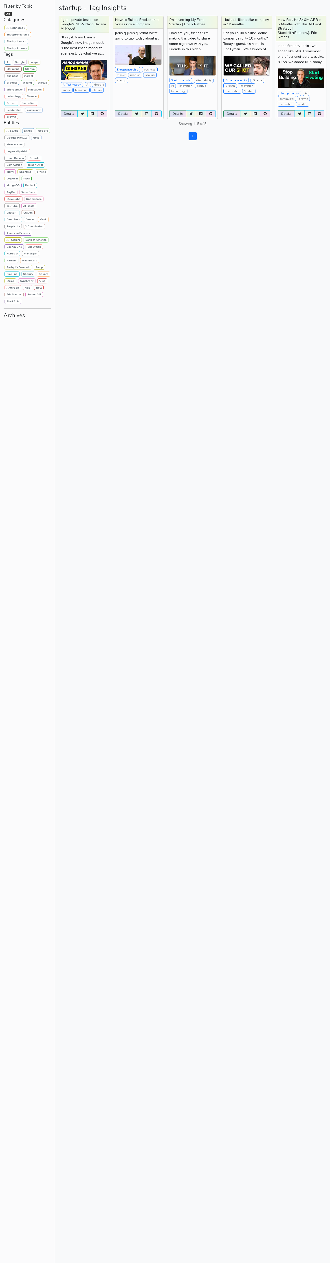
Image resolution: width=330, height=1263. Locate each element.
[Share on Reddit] (102, 113)
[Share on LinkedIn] (92, 113)
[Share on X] (82, 113)
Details (69, 114)
